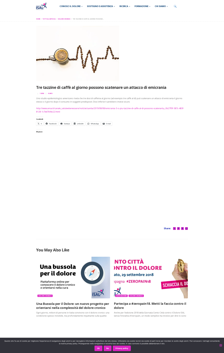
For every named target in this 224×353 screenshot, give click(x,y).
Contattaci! (157, 335)
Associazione (121, 296)
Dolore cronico (64, 19)
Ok (98, 348)
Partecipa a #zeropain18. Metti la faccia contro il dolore (150, 305)
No (107, 348)
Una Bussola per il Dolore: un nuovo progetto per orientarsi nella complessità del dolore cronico (72, 306)
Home (38, 19)
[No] (220, 345)
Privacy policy (122, 348)
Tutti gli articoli (49, 19)
